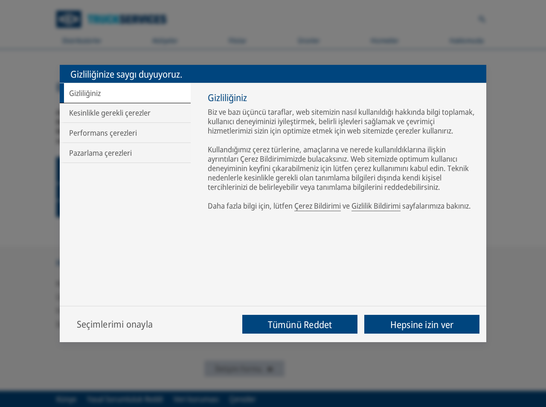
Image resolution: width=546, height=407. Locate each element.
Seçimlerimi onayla (115, 323)
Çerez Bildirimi (317, 206)
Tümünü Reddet (300, 324)
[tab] (125, 93)
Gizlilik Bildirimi (376, 206)
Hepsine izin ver (422, 324)
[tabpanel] (342, 153)
